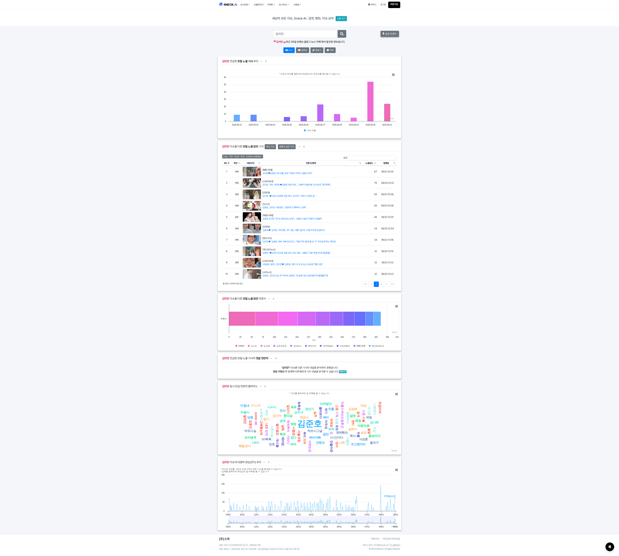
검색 (345, 157)
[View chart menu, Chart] (393, 75)
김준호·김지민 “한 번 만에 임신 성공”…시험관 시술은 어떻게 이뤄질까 (292, 218)
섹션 (235, 163)
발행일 (386, 163)
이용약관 (375, 538)
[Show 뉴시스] (252, 346)
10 (227, 274)
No (225, 163)
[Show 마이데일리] (326, 346)
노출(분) (369, 163)
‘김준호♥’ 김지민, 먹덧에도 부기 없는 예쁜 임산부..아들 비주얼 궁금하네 (293, 230)
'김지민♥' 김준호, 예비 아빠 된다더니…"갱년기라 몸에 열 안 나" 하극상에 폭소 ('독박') (299, 241)
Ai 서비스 (283, 4)
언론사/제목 (311, 163)
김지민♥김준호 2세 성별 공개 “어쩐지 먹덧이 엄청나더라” (287, 173)
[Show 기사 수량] (310, 130)
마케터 (270, 4)
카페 (331, 50)
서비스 (373, 4)
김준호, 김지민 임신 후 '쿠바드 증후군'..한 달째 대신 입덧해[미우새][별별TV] (295, 275)
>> (392, 284)
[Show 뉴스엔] (265, 346)
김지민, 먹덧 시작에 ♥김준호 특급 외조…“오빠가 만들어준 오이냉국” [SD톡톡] (296, 184)
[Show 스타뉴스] (295, 346)
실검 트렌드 (390, 33)
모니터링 (244, 4)
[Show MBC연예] (359, 346)
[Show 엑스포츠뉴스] (376, 346)
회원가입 (394, 4)
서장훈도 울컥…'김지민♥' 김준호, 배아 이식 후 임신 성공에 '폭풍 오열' (292, 264)
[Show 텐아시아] (310, 346)
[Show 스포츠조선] (279, 346)
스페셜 (296, 4)
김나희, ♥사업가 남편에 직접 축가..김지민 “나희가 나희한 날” (288, 196)
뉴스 (290, 50)
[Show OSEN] (239, 346)
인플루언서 (258, 4)
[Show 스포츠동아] (343, 346)
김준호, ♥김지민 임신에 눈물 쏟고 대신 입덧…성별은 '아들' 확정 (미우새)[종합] (296, 253)
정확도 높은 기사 (286, 146)
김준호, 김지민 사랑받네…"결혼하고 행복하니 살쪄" (284, 207)
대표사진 (250, 163)
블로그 (318, 50)
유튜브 (304, 50)
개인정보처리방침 (391, 538)
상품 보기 (341, 18)
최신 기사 (270, 146)
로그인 (383, 4)
